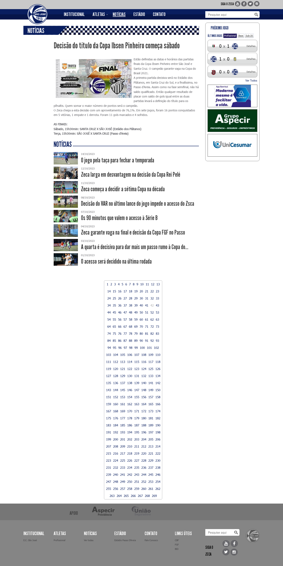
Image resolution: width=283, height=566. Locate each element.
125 (150, 369)
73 (157, 326)
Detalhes (251, 46)
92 (152, 340)
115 (136, 362)
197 (150, 432)
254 (157, 481)
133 (150, 376)
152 (115, 397)
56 (119, 319)
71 (146, 326)
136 (115, 383)
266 (133, 496)
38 (130, 305)
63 (157, 319)
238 (157, 467)
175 (108, 418)
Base (240, 35)
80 (141, 333)
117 (150, 362)
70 (141, 326)
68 (130, 326)
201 (122, 439)
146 (129, 390)
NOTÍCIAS (119, 14)
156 (143, 397)
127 (108, 376)
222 (157, 453)
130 (129, 376)
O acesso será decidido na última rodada (116, 261)
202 (129, 439)
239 (108, 474)
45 (114, 312)
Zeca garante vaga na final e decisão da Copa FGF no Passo (133, 232)
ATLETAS (99, 14)
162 (129, 404)
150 (157, 390)
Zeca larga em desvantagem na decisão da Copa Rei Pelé (130, 174)
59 (136, 319)
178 (129, 418)
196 (143, 432)
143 (108, 390)
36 (119, 305)
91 (146, 340)
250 (129, 481)
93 (157, 340)
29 (136, 298)
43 (157, 305)
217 (122, 453)
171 (136, 411)
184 (115, 425)
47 (125, 312)
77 (125, 333)
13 (158, 284)
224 (115, 460)
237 (150, 467)
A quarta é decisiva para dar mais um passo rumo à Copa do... (134, 247)
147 (136, 390)
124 (143, 369)
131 (136, 376)
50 (141, 312)
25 (114, 298)
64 (109, 326)
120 (115, 369)
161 (122, 404)
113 (122, 362)
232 (115, 467)
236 (143, 467)
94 (109, 347)
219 (136, 453)
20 (141, 291)
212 (143, 446)
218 (129, 453)
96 (120, 347)
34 (109, 305)
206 (157, 439)
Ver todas (88, 540)
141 (150, 383)
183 (108, 425)
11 (147, 284)
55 (114, 319)
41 (146, 305)
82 (152, 333)
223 (108, 460)
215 (108, 453)
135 (108, 383)
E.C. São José (30, 540)
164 (143, 404)
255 (108, 489)
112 (115, 362)
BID (176, 549)
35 (114, 305)
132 (143, 376)
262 (157, 489)
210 (129, 446)
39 (136, 305)
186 (129, 425)
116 (143, 362)
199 (108, 439)
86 (119, 340)
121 (122, 369)
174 (157, 411)
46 (119, 312)
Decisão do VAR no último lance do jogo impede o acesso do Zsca (137, 203)
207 (108, 446)
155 (136, 397)
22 (152, 291)
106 (129, 355)
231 (108, 467)
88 (130, 340)
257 (122, 489)
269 (154, 496)
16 (119, 291)
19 (136, 291)
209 (122, 446)
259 (136, 489)
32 (152, 298)
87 (125, 340)
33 (157, 298)
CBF (177, 540)
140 (143, 383)
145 (122, 390)
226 (129, 460)
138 (129, 383)
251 (136, 481)
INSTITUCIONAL (74, 14)
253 (150, 481)
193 (122, 432)
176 (115, 418)
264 (119, 496)
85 (114, 340)
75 (114, 333)
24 (109, 298)
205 (150, 439)
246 (157, 474)
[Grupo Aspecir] (233, 120)
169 (122, 411)
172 (143, 411)
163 (136, 404)
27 (125, 298)
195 (136, 432)
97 (125, 347)
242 (129, 474)
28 (130, 298)
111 (108, 362)
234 (129, 467)
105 (122, 355)
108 (143, 355)
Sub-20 (249, 35)
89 (136, 340)
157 (150, 397)
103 (108, 355)
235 (136, 467)
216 (115, 453)
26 (119, 298)
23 (157, 291)
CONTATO (159, 14)
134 (157, 376)
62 (152, 319)
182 (157, 418)
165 (150, 404)
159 (108, 404)
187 (136, 425)
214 (157, 446)
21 (146, 291)
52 (152, 312)
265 (126, 496)
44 (109, 312)
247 (108, 481)
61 (146, 319)
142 (157, 383)
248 (115, 481)
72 (152, 326)
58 (130, 319)
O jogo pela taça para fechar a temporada (117, 160)
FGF (177, 544)
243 (136, 474)
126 (157, 369)
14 (109, 291)
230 (157, 460)
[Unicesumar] (233, 145)
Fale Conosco (151, 540)
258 (129, 489)
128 (115, 376)
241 (122, 474)
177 (122, 418)
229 (150, 460)
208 (115, 446)
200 (115, 439)
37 (125, 305)
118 (157, 362)
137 (122, 383)
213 (150, 446)
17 (125, 291)
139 (136, 383)
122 (129, 369)
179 (136, 418)
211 (136, 446)
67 (125, 326)
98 (130, 347)
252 (143, 481)
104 (115, 355)
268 (147, 496)
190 (157, 425)
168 (115, 411)
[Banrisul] (233, 96)
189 (150, 425)
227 (136, 460)
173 (150, 411)
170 (129, 411)
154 (129, 397)
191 (108, 432)
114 (129, 362)
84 (109, 340)
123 (136, 369)
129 (122, 376)
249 (122, 481)
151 (108, 397)
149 (150, 390)
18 (130, 291)
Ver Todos (251, 80)
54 (109, 319)
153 (122, 397)
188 (143, 425)
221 (150, 453)
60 (141, 319)
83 (157, 333)
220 (143, 453)
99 (136, 347)
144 (115, 390)
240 (115, 474)
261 (150, 489)
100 (142, 347)
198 (157, 432)
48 (130, 312)
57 (125, 319)
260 (143, 489)
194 (129, 432)
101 (149, 347)
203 (136, 439)
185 (122, 425)
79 (136, 333)
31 (146, 298)
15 (114, 291)
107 (136, 355)
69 (136, 326)
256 (115, 489)
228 (143, 460)
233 (122, 467)
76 (119, 333)
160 (115, 404)
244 (143, 474)
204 (143, 439)
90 (141, 340)
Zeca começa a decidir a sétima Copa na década (123, 189)
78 (130, 333)
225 (122, 460)
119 (108, 369)
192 (115, 432)
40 (141, 305)
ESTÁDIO (139, 14)
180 (143, 418)
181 (150, 418)
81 (146, 333)
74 (109, 333)
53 (157, 312)
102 (156, 347)
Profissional (230, 35)
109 (150, 355)
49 (136, 312)
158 (157, 397)
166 (157, 404)
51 (146, 312)
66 (119, 326)
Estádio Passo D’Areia (125, 540)
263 (112, 496)
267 (140, 496)
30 (141, 298)
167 (108, 411)
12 (152, 284)
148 (143, 390)
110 (157, 355)
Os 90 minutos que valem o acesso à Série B (119, 218)
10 (142, 284)
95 (114, 347)
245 (150, 474)
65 (114, 326)
